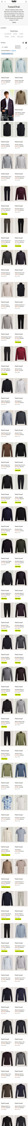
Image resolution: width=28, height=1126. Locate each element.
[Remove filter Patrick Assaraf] (11, 53)
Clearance (3, 27)
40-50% (21, 34)
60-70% (13, 36)
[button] (2, 2)
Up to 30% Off (8, 34)
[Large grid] (23, 42)
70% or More (20, 36)
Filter (6, 47)
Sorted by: (18, 46)
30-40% (15, 34)
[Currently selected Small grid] (26, 42)
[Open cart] (26, 1)
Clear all (13, 50)
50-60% (7, 36)
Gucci (13, 15)
